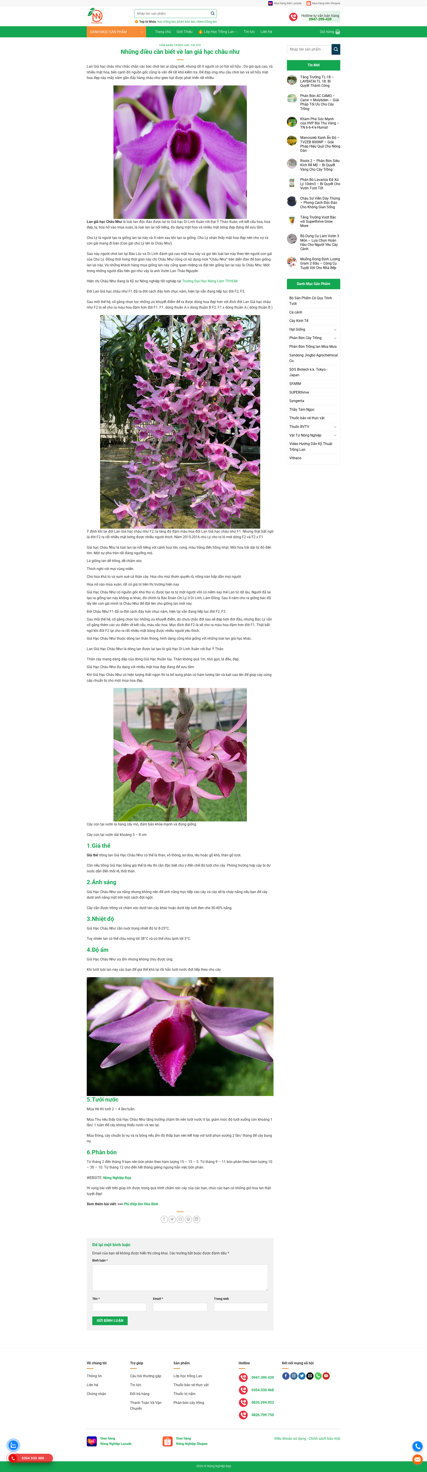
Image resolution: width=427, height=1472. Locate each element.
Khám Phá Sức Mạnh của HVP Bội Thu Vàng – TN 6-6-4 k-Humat (319, 123)
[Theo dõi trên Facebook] (286, 1376)
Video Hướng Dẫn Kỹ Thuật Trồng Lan (310, 447)
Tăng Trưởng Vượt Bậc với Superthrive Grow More (318, 221)
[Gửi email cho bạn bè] (180, 1219)
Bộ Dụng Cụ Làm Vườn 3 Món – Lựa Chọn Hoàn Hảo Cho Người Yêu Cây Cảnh (319, 242)
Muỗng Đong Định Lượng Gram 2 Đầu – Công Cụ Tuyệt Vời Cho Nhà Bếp (320, 263)
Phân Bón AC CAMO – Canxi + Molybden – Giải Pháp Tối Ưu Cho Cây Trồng (319, 102)
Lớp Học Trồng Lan (219, 32)
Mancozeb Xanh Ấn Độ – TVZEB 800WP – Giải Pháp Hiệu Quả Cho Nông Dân (320, 144)
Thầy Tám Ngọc (301, 409)
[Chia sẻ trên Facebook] (164, 1219)
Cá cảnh (295, 312)
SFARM (295, 384)
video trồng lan (206, 21)
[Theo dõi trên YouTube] (326, 1376)
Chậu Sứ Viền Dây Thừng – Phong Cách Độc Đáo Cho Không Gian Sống (320, 202)
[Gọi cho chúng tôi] (318, 1376)
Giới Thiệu (185, 32)
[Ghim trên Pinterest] (188, 1219)
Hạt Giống (297, 329)
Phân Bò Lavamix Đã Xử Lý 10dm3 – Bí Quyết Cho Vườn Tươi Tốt (320, 184)
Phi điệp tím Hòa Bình (141, 1204)
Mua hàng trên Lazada (288, 3)
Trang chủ (163, 32)
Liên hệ (266, 32)
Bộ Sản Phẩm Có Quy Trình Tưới (310, 301)
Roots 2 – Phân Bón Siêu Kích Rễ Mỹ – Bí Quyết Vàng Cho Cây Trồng (320, 165)
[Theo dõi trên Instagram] (294, 1376)
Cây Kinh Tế (298, 321)
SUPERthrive (299, 392)
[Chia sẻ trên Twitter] (172, 1219)
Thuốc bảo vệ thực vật (306, 418)
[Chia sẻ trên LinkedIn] (196, 1219)
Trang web (221, 1299)
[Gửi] (212, 13)
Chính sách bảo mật (324, 1438)
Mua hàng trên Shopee (326, 3)
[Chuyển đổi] (335, 329)
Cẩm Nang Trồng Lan (174, 45)
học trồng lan (166, 21)
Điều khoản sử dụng (290, 1438)
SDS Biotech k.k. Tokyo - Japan (308, 372)
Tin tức (249, 32)
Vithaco (295, 458)
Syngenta (296, 401)
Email (158, 1299)
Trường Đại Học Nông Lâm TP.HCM (210, 281)
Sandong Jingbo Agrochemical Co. (313, 358)
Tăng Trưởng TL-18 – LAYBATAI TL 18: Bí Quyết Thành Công (317, 81)
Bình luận (100, 1260)
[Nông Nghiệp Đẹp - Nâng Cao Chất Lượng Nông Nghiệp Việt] (107, 16)
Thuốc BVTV (299, 427)
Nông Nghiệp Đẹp (117, 1178)
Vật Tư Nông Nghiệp (305, 435)
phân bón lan (186, 21)
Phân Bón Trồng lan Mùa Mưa (313, 346)
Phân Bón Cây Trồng (305, 338)
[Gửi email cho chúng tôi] (310, 1376)
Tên (96, 1299)
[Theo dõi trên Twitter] (302, 1376)
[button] (116, 31)
